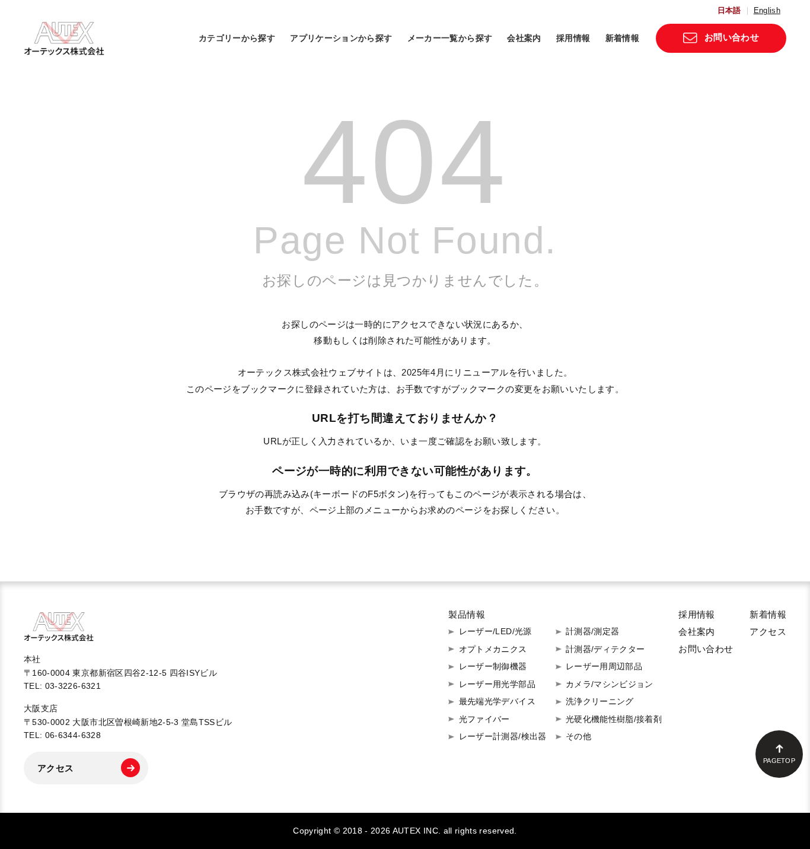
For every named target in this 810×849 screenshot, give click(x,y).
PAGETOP (779, 760)
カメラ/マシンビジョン (609, 684)
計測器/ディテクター (605, 649)
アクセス (55, 768)
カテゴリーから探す (237, 38)
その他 (578, 736)
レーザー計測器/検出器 (502, 736)
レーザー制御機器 (493, 666)
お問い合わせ (731, 37)
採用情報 (573, 38)
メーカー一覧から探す (450, 38)
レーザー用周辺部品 (604, 666)
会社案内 (524, 38)
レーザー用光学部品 (497, 684)
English (767, 11)
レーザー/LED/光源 (495, 631)
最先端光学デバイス (497, 701)
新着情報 (622, 38)
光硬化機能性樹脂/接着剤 (614, 719)
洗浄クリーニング (600, 701)
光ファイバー (484, 719)
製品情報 (466, 614)
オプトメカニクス (493, 649)
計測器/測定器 (593, 631)
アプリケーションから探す (341, 38)
